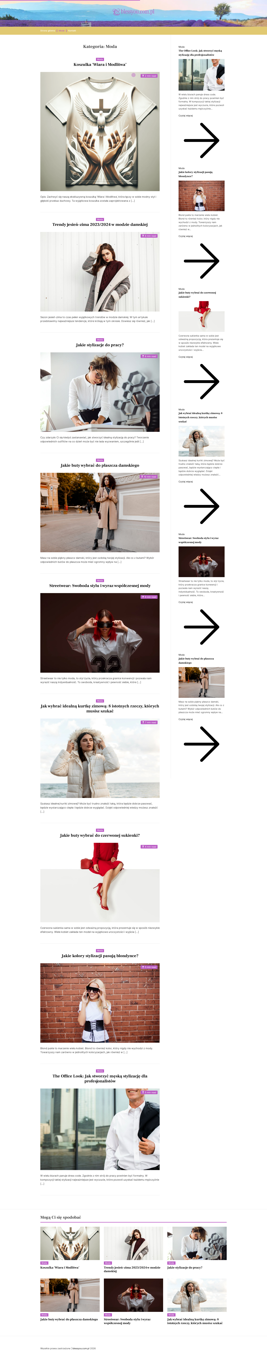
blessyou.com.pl (80, 1348)
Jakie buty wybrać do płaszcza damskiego (100, 465)
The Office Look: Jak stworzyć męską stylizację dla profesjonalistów (100, 1078)
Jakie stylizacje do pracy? (100, 345)
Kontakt (72, 30)
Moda (61, 30)
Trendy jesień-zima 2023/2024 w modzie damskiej (100, 224)
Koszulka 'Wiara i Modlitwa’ (100, 64)
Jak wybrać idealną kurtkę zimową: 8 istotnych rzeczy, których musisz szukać (100, 708)
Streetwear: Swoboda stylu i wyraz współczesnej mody (100, 585)
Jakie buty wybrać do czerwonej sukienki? (100, 835)
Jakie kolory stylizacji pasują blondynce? (100, 956)
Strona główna (47, 30)
